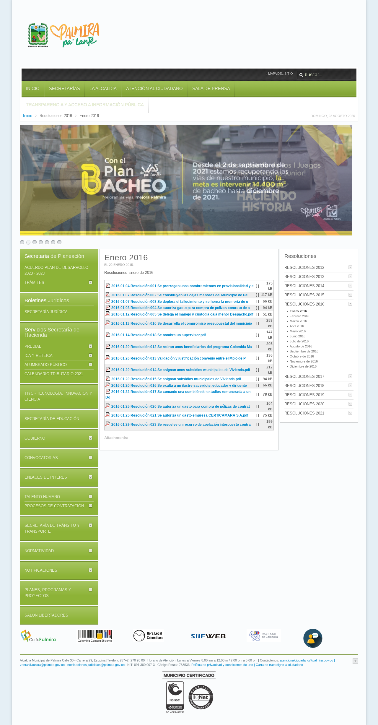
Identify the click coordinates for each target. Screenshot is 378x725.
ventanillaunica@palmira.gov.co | (43, 665)
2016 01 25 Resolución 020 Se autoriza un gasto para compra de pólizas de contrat (180, 406)
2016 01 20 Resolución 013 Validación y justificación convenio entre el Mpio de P (178, 358)
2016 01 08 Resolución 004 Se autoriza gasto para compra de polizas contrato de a (180, 308)
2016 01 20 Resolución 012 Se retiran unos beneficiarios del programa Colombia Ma (181, 347)
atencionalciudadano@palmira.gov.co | (307, 660)
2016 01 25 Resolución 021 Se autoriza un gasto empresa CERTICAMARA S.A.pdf (179, 415)
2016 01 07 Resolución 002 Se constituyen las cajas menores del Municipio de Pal (179, 295)
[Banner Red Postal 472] (264, 641)
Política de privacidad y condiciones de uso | (223, 665)
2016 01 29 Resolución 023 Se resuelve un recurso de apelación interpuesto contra (181, 424)
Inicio (27, 115)
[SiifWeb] (208, 642)
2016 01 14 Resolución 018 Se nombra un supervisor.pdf (158, 335)
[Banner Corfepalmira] (38, 642)
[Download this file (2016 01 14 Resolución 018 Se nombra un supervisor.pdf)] (108, 335)
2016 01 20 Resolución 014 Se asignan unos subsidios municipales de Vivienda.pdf (180, 370)
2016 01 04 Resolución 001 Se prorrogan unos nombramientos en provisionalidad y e (182, 286)
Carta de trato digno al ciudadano (279, 665)
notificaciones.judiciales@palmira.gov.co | (97, 665)
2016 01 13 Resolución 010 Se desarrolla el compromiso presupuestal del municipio (181, 323)
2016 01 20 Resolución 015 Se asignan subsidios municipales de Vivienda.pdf (176, 379)
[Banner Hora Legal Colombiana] (148, 641)
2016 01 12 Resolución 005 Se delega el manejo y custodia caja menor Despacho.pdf (182, 314)
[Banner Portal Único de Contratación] (94, 642)
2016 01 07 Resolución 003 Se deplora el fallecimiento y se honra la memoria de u (179, 301)
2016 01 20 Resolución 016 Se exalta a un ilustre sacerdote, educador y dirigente (179, 385)
